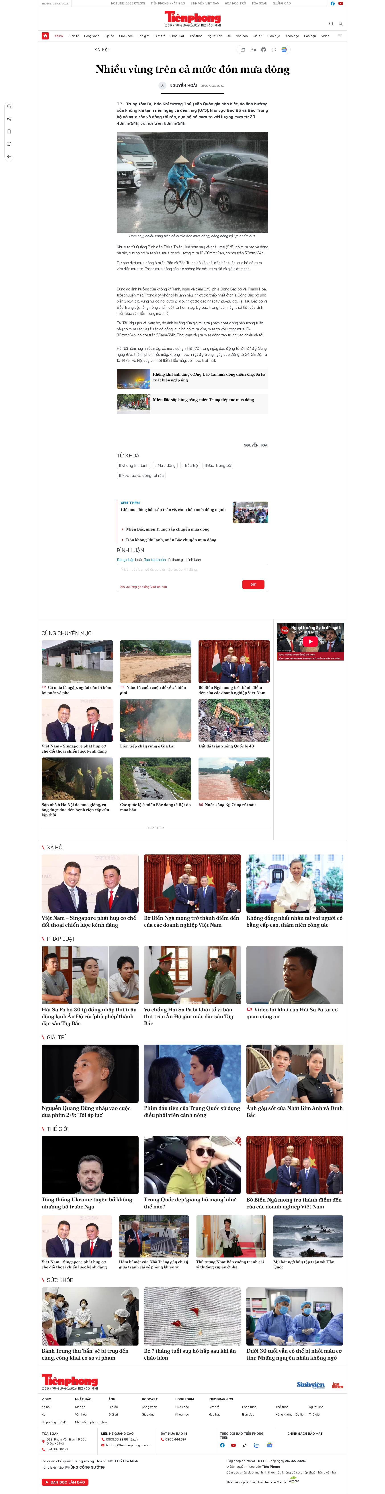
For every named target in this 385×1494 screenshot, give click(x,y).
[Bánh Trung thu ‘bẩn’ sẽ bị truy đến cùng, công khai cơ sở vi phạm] (90, 1316)
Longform (184, 1399)
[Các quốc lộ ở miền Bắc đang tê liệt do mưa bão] (155, 778)
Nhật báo (83, 1399)
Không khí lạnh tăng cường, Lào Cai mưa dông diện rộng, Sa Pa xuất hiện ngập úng (209, 377)
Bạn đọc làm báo (68, 1482)
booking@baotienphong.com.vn (128, 1445)
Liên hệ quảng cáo (117, 1434)
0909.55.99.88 (117, 1439)
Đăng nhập (125, 559)
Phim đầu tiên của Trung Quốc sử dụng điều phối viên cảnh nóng (192, 1111)
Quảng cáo (282, 3)
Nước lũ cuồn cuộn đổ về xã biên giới (153, 690)
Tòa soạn (259, 3)
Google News (284, 49)
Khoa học (292, 36)
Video (325, 36)
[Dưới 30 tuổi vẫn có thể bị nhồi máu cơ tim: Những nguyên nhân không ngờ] (294, 1316)
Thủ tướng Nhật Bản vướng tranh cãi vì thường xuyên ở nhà (230, 1264)
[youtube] (340, 3)
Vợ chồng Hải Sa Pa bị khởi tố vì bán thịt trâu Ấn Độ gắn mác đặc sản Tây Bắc (188, 1016)
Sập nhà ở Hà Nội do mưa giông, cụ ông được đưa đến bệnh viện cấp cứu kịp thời (75, 810)
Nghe (9, 106)
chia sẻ (243, 49)
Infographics (221, 1399)
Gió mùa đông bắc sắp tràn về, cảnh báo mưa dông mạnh (173, 509)
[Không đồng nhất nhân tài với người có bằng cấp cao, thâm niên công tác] (294, 883)
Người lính (215, 36)
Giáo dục (273, 36)
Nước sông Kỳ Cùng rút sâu (230, 804)
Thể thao (196, 36)
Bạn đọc (248, 1414)
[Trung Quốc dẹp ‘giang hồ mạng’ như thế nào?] (192, 1165)
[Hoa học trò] (337, 1386)
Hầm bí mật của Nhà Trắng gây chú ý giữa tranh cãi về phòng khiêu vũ (153, 1264)
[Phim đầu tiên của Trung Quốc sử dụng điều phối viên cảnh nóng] (192, 1074)
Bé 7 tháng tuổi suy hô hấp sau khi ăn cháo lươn (190, 1354)
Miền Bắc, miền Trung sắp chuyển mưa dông (167, 529)
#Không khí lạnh (133, 465)
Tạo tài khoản (155, 559)
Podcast (150, 1399)
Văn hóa (242, 36)
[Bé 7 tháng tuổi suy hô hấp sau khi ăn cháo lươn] (192, 1316)
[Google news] (272, 1445)
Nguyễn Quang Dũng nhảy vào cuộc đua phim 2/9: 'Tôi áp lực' (86, 1111)
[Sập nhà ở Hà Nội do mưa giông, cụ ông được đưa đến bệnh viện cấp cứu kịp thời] (77, 778)
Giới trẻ (160, 36)
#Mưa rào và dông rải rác (141, 475)
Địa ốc (109, 36)
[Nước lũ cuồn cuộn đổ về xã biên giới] (155, 661)
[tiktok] (247, 1445)
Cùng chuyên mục (67, 633)
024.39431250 (57, 1449)
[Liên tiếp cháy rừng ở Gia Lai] (155, 720)
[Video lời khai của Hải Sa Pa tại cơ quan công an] (294, 975)
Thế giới (143, 36)
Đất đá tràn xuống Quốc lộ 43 (226, 746)
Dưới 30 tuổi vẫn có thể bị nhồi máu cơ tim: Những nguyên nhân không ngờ (294, 1354)
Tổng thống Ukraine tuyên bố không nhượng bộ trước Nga (87, 1203)
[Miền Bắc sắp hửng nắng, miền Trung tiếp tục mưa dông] (133, 404)
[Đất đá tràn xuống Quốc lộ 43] (234, 720)
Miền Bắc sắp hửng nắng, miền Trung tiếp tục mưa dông (203, 399)
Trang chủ (45, 35)
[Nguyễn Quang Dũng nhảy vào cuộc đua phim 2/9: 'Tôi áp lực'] (90, 1074)
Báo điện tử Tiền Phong (193, 19)
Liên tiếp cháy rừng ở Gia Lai (147, 746)
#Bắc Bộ (190, 465)
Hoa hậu (310, 36)
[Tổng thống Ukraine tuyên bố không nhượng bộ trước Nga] (90, 1165)
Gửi (253, 584)
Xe (229, 36)
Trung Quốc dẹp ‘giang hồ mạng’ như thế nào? (190, 1203)
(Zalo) (133, 1439)
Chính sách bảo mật (305, 1434)
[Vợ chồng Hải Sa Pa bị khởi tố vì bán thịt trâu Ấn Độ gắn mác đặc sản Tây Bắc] (192, 975)
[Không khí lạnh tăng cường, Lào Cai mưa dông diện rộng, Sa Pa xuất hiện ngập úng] (133, 379)
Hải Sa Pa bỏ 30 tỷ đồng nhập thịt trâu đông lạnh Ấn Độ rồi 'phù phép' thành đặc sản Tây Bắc (89, 1016)
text (253, 49)
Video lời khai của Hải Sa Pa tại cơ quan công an (292, 1013)
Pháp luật (177, 36)
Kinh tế (74, 36)
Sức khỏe (126, 36)
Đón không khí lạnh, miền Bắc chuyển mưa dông (171, 539)
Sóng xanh (91, 36)
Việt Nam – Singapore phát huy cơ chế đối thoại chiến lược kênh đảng (74, 748)
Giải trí (257, 36)
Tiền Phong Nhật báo (168, 3)
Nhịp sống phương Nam (92, 1422)
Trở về (9, 156)
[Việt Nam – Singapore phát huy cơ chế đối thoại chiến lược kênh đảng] (77, 720)
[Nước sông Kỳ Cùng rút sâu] (234, 778)
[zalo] (259, 1445)
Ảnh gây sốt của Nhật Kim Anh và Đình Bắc (294, 1111)
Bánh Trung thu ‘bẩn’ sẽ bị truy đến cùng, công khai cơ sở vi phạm (85, 1354)
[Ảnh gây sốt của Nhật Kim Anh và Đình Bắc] (294, 1074)
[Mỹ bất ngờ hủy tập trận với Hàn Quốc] (308, 1236)
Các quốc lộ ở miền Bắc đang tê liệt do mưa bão (155, 807)
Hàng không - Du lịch (290, 1414)
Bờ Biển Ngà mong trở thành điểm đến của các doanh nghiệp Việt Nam (232, 690)
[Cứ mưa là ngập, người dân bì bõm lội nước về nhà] (77, 661)
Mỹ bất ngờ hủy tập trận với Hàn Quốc (303, 1264)
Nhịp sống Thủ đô (54, 1422)
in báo (263, 49)
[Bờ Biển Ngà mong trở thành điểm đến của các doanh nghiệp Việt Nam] (234, 661)
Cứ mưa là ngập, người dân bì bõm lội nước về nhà (76, 690)
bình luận (273, 49)
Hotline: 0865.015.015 (128, 3)
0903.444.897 (175, 1439)
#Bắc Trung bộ (218, 465)
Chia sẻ (9, 119)
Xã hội (59, 36)
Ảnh (112, 1399)
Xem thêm (339, 35)
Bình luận (9, 144)
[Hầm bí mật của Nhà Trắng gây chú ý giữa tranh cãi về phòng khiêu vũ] (154, 1236)
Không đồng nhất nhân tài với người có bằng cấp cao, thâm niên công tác (294, 921)
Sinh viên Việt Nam (204, 3)
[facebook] (332, 3)
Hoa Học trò (235, 3)
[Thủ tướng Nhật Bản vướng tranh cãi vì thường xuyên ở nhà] (231, 1236)
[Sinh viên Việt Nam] (311, 1386)
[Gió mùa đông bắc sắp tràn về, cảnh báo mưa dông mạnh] (250, 512)
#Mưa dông (165, 465)
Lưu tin (9, 131)
